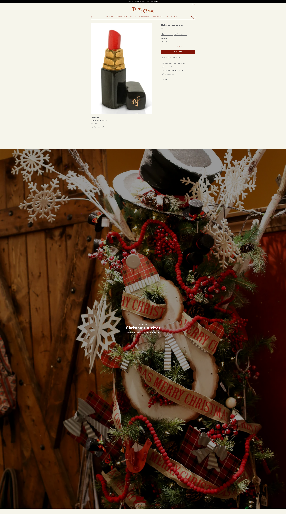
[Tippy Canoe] (143, 10)
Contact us (178, 66)
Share (165, 79)
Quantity (164, 38)
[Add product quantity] (162, 41)
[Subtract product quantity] (167, 41)
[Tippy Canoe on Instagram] (194, 4)
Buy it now (178, 51)
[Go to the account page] (191, 17)
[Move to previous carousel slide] (190, 140)
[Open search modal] (91, 17)
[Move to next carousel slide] (194, 140)
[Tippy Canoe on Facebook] (192, 4)
